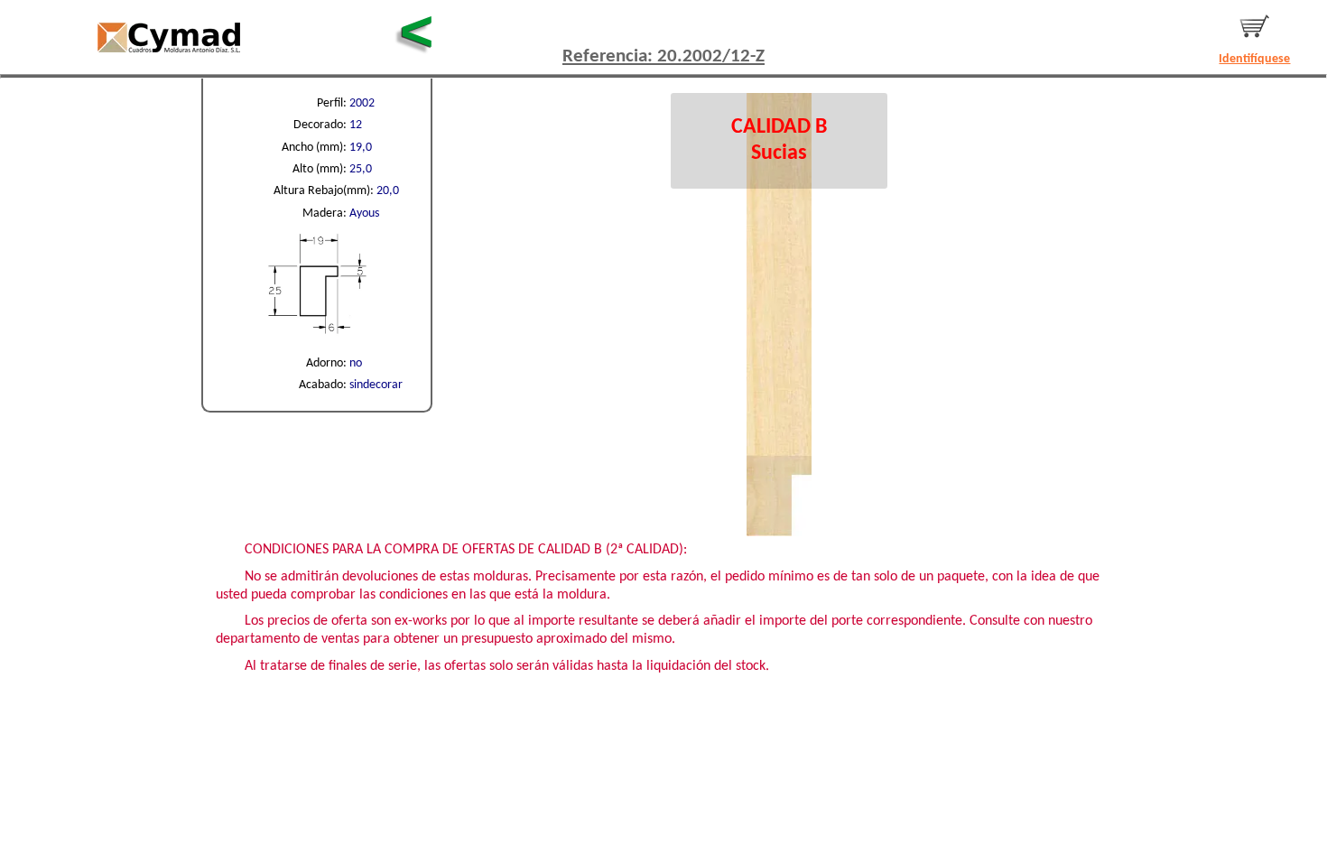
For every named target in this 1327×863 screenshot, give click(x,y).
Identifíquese (1254, 59)
